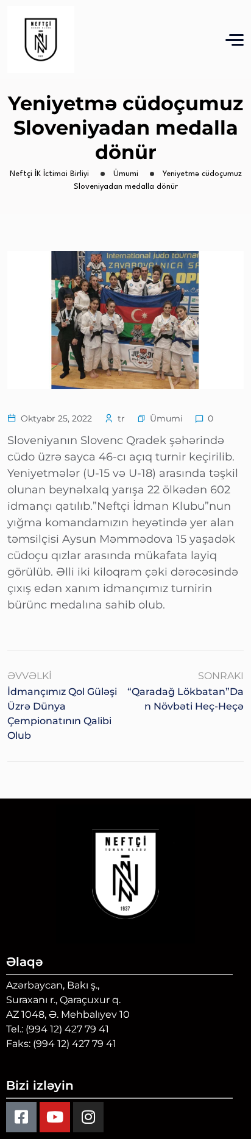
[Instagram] (88, 1117)
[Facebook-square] (21, 1117)
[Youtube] (55, 1117)
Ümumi (166, 418)
